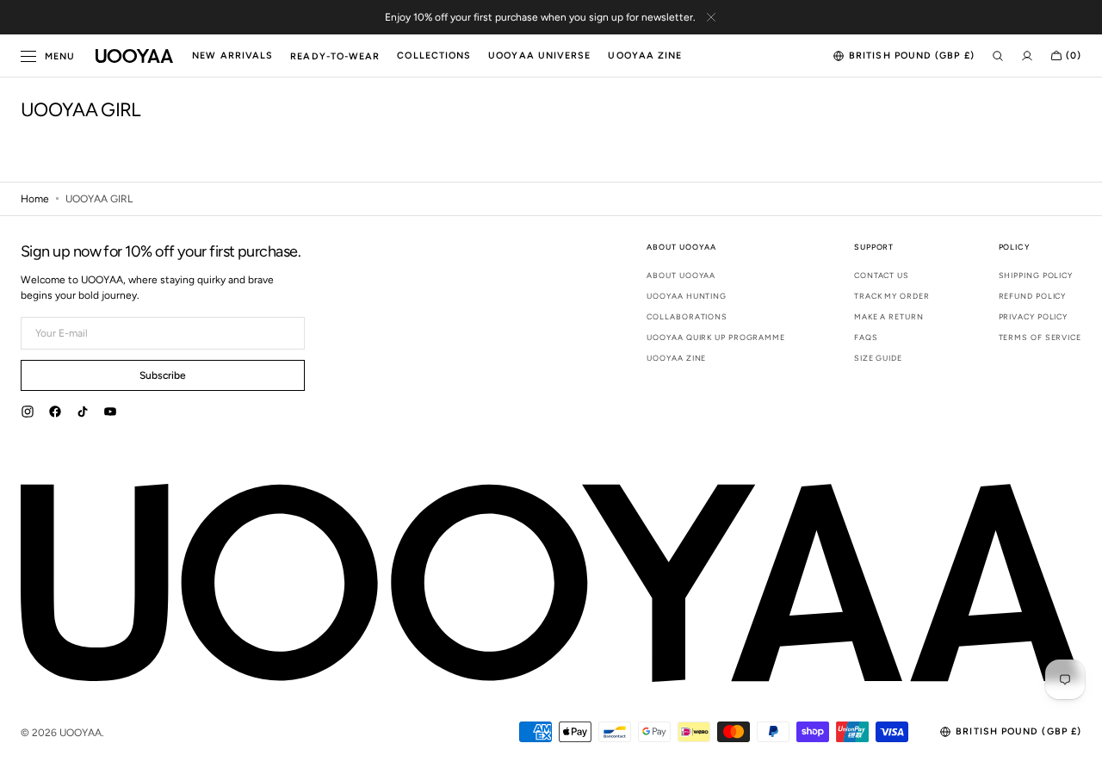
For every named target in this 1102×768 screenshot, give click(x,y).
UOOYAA (80, 733)
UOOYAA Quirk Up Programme (716, 337)
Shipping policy (1036, 275)
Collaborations (687, 316)
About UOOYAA (681, 275)
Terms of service (1040, 337)
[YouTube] (110, 414)
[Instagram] (27, 414)
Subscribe (162, 375)
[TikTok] (83, 414)
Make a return (889, 316)
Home (35, 199)
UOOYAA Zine (676, 357)
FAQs (866, 337)
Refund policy (1033, 295)
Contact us (881, 275)
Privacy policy (1033, 316)
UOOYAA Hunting (687, 295)
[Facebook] (55, 414)
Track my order (892, 295)
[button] (903, 55)
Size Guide (878, 357)
